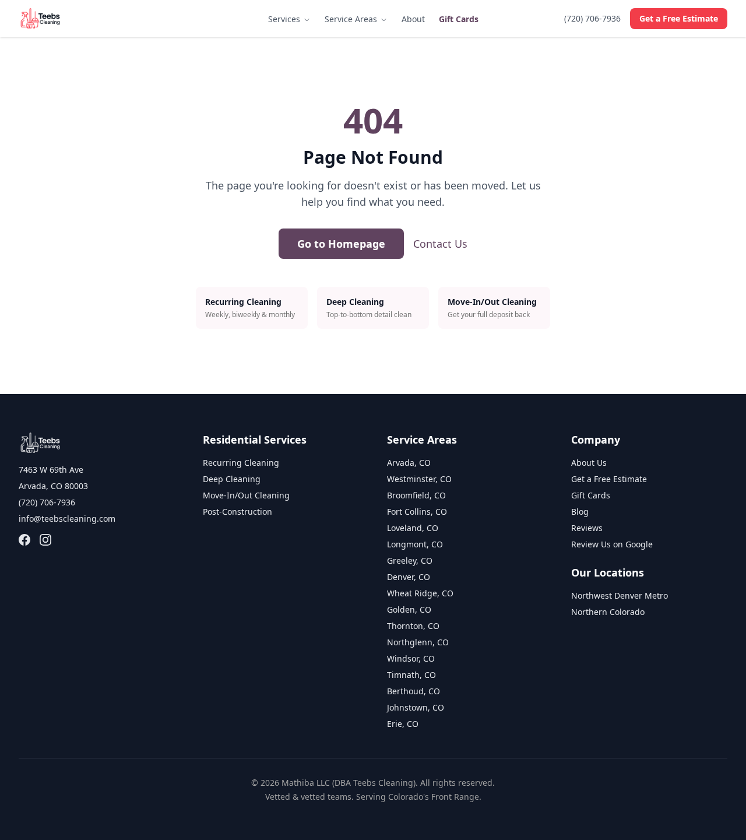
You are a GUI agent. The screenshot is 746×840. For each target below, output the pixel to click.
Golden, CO (409, 609)
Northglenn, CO (418, 642)
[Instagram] (45, 540)
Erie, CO (402, 723)
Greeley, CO (409, 560)
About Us (589, 462)
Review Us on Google (612, 544)
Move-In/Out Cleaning (246, 495)
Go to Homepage (341, 244)
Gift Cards (458, 18)
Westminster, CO (419, 478)
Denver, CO (408, 576)
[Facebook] (24, 540)
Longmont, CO (415, 544)
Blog (580, 511)
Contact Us (440, 244)
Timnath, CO (411, 674)
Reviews (587, 527)
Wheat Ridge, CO (420, 593)
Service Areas (352, 18)
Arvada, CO (409, 462)
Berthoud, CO (413, 691)
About (413, 18)
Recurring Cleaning (241, 462)
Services (285, 18)
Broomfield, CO (416, 495)
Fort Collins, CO (417, 511)
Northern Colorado (608, 611)
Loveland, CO (412, 527)
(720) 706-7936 (592, 18)
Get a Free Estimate (678, 18)
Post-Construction (237, 511)
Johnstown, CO (415, 707)
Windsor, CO (411, 658)
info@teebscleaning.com (67, 518)
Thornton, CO (413, 625)
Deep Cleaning (232, 478)
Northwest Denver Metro (619, 595)
